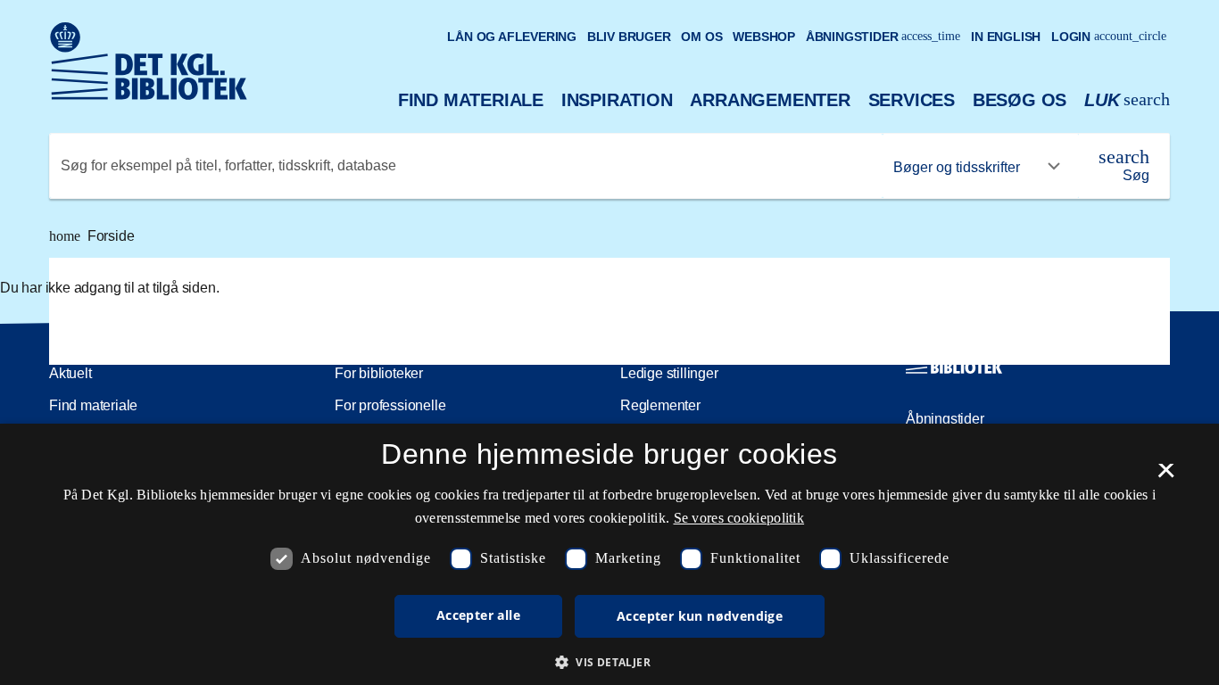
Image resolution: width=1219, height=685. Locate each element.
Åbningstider (883, 36)
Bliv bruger (629, 36)
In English (1006, 36)
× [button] (1166, 476)
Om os (701, 36)
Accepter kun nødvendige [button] (700, 615)
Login (1108, 36)
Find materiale (470, 100)
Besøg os (1019, 100)
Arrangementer (770, 100)
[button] (609, 662)
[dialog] (609, 554)
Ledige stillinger (669, 373)
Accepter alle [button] (478, 615)
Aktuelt (70, 373)
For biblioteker (379, 373)
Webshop (764, 36)
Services (911, 100)
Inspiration (617, 100)
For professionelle (390, 405)
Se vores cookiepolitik (739, 517)
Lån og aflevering (511, 36)
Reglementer (660, 405)
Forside (91, 235)
